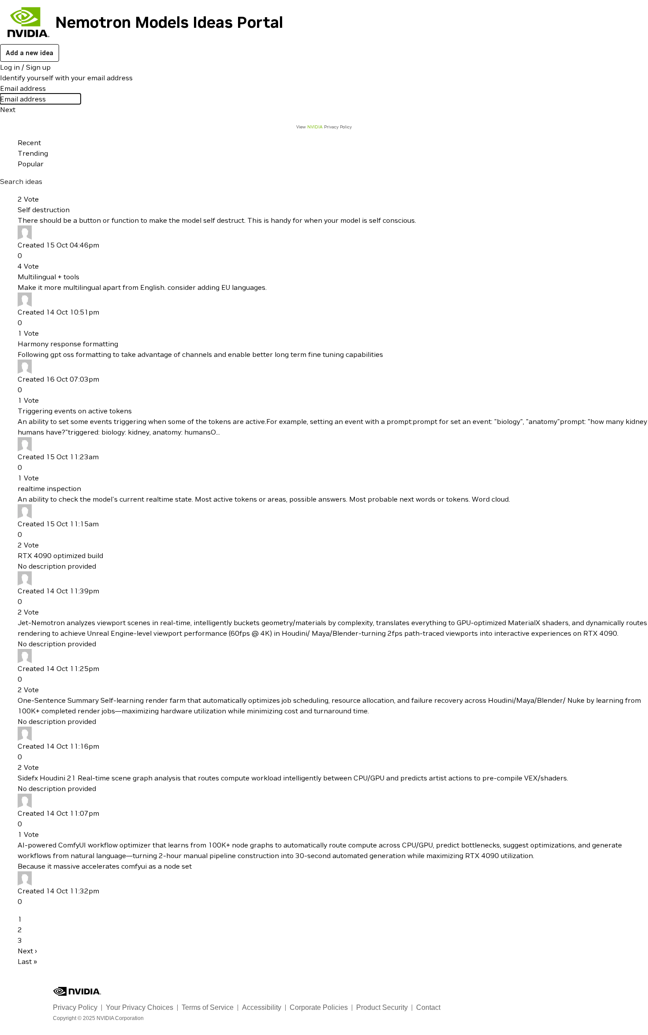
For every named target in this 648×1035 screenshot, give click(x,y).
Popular (31, 163)
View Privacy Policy (324, 127)
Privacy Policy (75, 1007)
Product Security (382, 1007)
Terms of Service (208, 1007)
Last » (27, 961)
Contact (428, 1007)
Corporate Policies (319, 1007)
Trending (33, 153)
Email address (23, 88)
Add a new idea (29, 53)
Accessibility (261, 1007)
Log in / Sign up (25, 67)
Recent (29, 142)
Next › (27, 950)
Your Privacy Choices (139, 1007)
